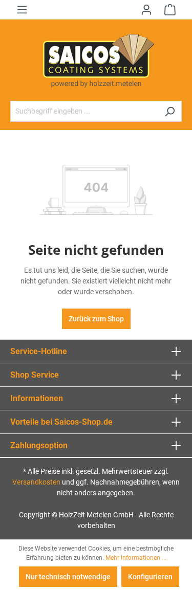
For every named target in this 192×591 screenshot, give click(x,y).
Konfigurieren (150, 577)
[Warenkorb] (170, 9)
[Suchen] (170, 111)
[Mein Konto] (146, 9)
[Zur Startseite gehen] (96, 60)
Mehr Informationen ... (135, 557)
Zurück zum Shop (96, 319)
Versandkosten (36, 482)
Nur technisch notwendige (68, 577)
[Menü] (22, 9)
